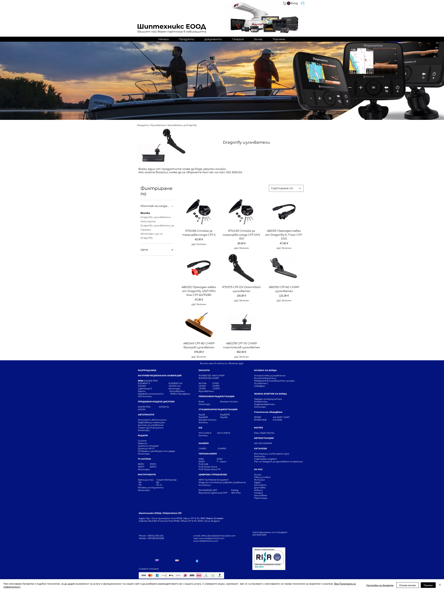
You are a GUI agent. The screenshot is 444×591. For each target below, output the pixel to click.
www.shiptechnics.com (205, 541)
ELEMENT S (144, 383)
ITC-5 (159, 485)
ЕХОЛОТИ (204, 370)
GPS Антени (145, 396)
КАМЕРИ (204, 443)
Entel (201, 401)
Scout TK (216, 469)
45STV (141, 466)
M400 (202, 461)
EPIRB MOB (260, 419)
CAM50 (208, 448)
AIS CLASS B (223, 433)
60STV (153, 466)
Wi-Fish (205, 383)
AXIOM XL (160, 406)
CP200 (205, 386)
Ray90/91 (203, 417)
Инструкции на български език (278, 453)
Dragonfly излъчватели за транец (157, 227)
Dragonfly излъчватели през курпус (155, 219)
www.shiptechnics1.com (211, 538)
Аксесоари (174, 388)
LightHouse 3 (153, 388)
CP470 (206, 388)
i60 (157, 482)
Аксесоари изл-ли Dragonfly (151, 235)
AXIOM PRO (144, 406)
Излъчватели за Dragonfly (182, 125)
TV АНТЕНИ (144, 459)
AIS (200, 427)
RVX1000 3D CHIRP (209, 378)
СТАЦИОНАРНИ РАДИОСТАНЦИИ (218, 409)
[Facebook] (197, 561)
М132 (201, 459)
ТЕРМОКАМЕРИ (208, 453)
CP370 (216, 386)
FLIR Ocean (205, 469)
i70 (140, 485)
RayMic (224, 417)
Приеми (428, 585)
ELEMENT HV (176, 383)
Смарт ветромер (166, 479)
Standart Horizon (229, 401)
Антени (203, 422)
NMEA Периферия (180, 393)
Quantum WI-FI (146, 448)
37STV (153, 464)
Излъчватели (158, 125)
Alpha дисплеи (146, 479)
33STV (141, 464)
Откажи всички (407, 585)
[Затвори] (440, 585)
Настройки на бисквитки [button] (380, 585)
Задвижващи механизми (151, 422)
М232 (220, 459)
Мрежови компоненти (151, 393)
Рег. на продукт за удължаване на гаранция (278, 461)
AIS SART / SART (281, 417)
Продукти (143, 125)
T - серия (222, 461)
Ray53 (203, 414)
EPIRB (258, 417)
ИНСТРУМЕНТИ (147, 474)
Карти (142, 391)
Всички (145, 213)
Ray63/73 (225, 414)
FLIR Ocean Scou (207, 466)
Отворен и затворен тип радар (156, 451)
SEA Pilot (236, 492)
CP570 (216, 388)
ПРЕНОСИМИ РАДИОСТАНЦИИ (216, 396)
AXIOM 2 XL (175, 386)
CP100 (216, 383)
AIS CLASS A (205, 433)
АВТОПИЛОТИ (146, 414)
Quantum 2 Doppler (148, 446)
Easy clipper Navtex (264, 433)
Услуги (257, 474)
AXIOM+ (153, 386)
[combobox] (286, 188)
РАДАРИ (143, 435)
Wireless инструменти (151, 487)
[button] (287, 3)
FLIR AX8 (203, 464)
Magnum (142, 443)
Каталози (259, 456)
